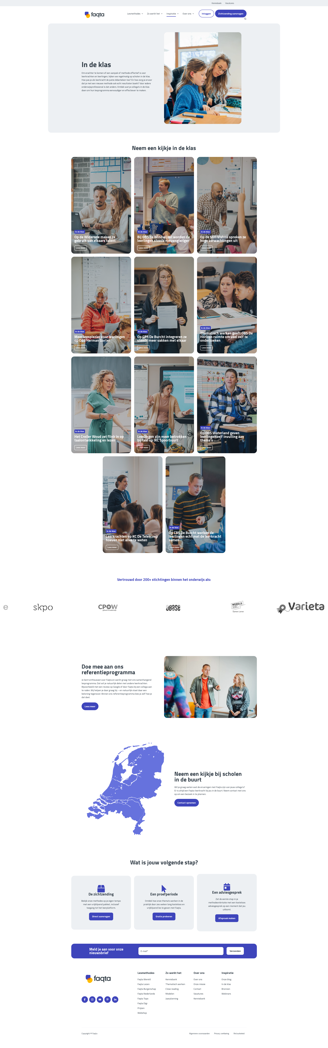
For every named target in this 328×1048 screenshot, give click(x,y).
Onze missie (199, 984)
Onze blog (226, 979)
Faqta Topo (143, 998)
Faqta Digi (142, 1003)
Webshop (142, 1013)
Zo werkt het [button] (153, 13)
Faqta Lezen (144, 984)
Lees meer (80, 247)
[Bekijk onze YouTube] (100, 999)
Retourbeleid (239, 1033)
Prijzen (141, 1008)
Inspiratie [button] (171, 13)
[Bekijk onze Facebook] (85, 999)
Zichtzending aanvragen (230, 13)
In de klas (226, 984)
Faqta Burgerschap (147, 989)
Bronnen (226, 989)
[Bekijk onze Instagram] (92, 999)
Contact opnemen (186, 802)
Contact (197, 989)
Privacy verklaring (221, 1033)
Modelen (169, 993)
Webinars (226, 993)
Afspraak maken (226, 918)
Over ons (198, 979)
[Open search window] (245, 18)
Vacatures (229, 3)
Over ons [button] (187, 13)
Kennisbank (216, 3)
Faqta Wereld (144, 979)
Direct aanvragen (101, 916)
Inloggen (206, 13)
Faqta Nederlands (146, 993)
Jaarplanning (171, 998)
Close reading (172, 989)
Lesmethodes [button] (133, 13)
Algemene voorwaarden (199, 1033)
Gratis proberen (164, 916)
